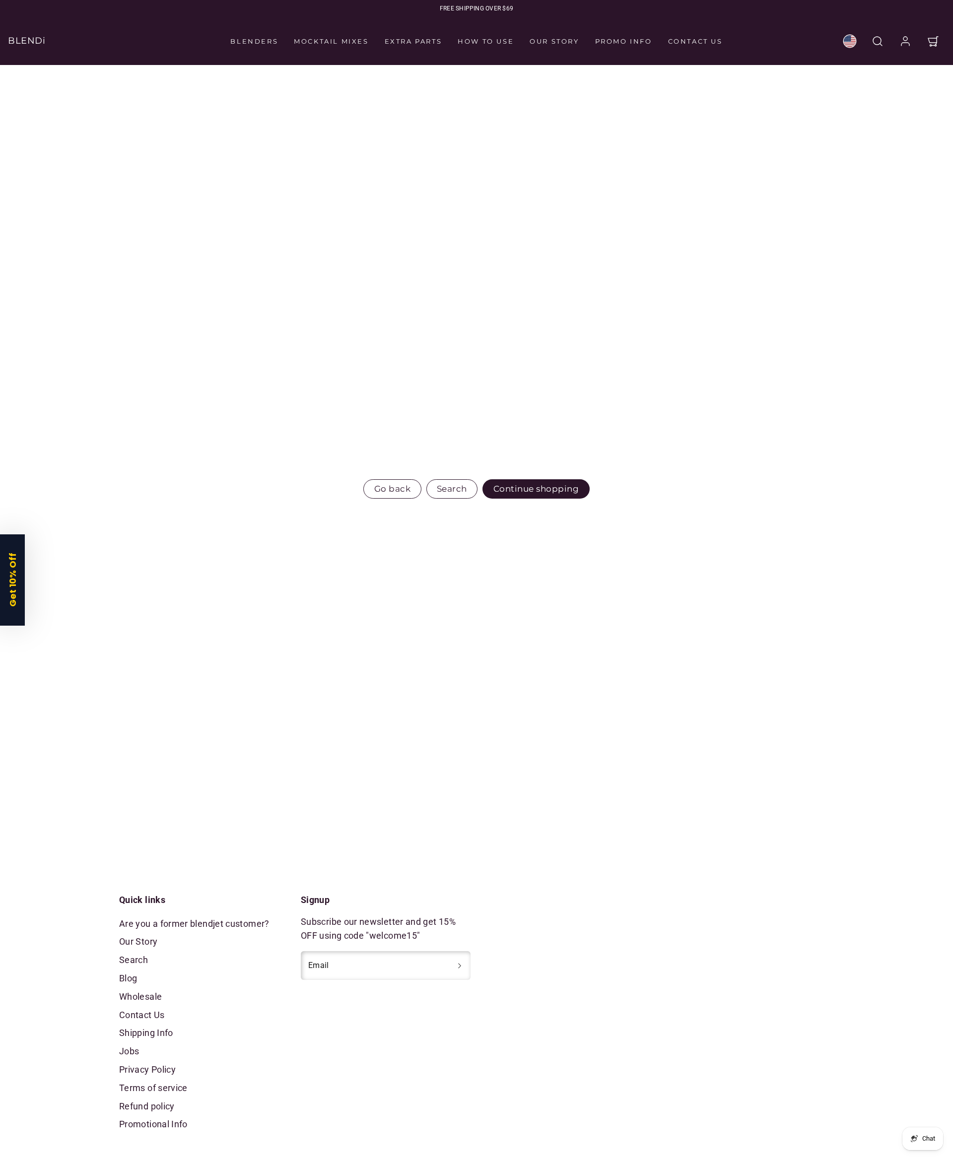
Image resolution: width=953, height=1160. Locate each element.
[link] (850, 41)
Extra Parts (413, 41)
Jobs (129, 1051)
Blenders (254, 41)
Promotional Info (153, 1124)
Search (133, 960)
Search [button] (452, 489)
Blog (128, 978)
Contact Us (695, 41)
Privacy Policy (147, 1069)
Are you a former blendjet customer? (194, 923)
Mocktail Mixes (331, 41)
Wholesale (140, 996)
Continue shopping (536, 489)
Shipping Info (146, 1033)
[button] (877, 41)
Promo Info (623, 41)
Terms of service (153, 1088)
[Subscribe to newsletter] (460, 965)
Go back (392, 489)
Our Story (554, 41)
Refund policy (147, 1106)
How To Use (486, 41)
